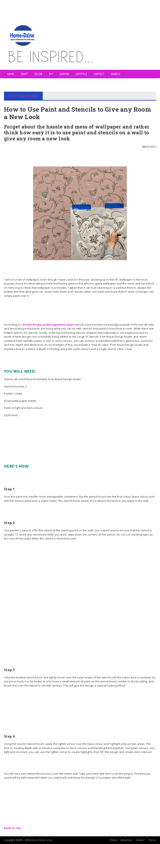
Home (10, 74)
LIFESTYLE (81, 74)
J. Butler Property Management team (47, 324)
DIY (51, 74)
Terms (152, 840)
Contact (140, 840)
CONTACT (99, 74)
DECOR (38, 74)
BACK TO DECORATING (23, 96)
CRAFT (24, 74)
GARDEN (64, 74)
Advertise (126, 840)
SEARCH (115, 74)
